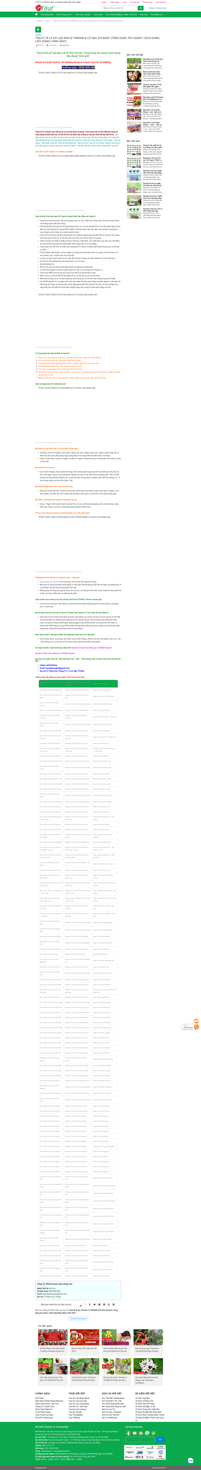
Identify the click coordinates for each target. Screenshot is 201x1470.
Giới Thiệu (39, 1398)
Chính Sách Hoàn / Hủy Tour (47, 1404)
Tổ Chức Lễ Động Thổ (144, 1401)
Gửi (160, 1439)
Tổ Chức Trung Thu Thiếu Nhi (147, 1409)
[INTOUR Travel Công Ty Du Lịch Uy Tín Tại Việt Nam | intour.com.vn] (36, 14)
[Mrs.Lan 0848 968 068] (196, 1026)
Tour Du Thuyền (75, 1412)
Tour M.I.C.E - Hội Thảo (78, 1406)
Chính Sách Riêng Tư (43, 1409)
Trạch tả (38, 132)
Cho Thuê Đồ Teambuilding (113, 1398)
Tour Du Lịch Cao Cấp (78, 1401)
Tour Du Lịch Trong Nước (79, 1404)
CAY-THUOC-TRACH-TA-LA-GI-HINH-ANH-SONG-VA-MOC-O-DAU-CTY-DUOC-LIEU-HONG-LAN (59, 210)
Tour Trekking (74, 1418)
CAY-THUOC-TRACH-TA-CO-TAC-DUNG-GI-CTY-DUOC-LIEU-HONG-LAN (53, 127)
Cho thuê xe (161, 2)
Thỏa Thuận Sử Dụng (44, 1415)
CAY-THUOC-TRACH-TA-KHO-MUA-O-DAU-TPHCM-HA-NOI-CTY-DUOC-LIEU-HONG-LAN (58, 571)
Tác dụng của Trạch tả (50, 513)
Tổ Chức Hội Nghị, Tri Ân (145, 1406)
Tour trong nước (63, 14)
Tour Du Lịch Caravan (77, 1409)
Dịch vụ (47, 21)
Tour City (143, 14)
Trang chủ (39, 21)
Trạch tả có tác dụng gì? (92, 140)
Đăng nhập (161, 8)
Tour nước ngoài (82, 14)
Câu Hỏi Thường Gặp (44, 1418)
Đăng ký (152, 8)
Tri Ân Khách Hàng (43, 1412)
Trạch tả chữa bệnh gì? (66, 143)
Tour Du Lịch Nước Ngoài (79, 1398)
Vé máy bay (135, 2)
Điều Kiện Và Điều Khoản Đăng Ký (49, 1401)
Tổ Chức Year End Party (145, 1404)
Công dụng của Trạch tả (50, 582)
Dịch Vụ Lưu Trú (108, 1409)
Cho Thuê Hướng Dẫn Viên (113, 1404)
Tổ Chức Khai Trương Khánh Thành (149, 1415)
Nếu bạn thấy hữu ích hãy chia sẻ (56, 1304)
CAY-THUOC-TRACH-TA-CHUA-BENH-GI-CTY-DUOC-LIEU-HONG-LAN (53, 442)
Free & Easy (148, 2)
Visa (124, 2)
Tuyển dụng (114, 2)
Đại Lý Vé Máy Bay (109, 1418)
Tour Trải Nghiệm (76, 1415)
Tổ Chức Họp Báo (142, 1398)
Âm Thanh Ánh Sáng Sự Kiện (114, 1406)
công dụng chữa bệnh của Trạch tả (67, 140)
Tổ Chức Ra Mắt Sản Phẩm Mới (148, 1412)
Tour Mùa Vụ (156, 14)
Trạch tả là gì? (83, 143)
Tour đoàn (98, 14)
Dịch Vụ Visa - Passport (111, 1412)
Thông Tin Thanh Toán (44, 1406)
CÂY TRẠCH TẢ (52, 152)
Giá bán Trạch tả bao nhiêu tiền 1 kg (99, 146)
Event (104, 2)
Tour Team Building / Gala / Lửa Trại (121, 14)
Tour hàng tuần (47, 14)
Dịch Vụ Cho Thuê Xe (110, 1415)
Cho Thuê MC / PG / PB (111, 1401)
